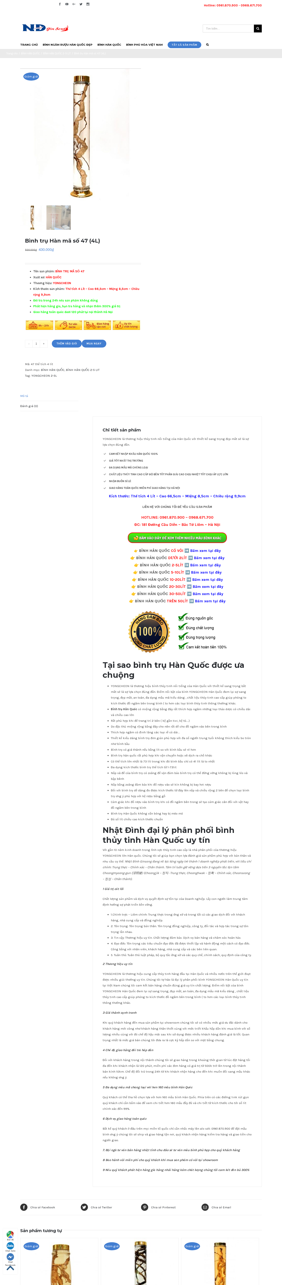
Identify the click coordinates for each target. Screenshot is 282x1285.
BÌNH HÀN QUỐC (52, 370)
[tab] (49, 396)
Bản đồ (10, 1240)
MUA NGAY (94, 343)
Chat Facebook (10, 1262)
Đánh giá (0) (29, 406)
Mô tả (24, 396)
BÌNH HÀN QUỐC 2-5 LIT (83, 370)
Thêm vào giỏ (67, 343)
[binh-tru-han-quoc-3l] (82, 136)
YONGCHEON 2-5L (44, 376)
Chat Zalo (10, 1251)
